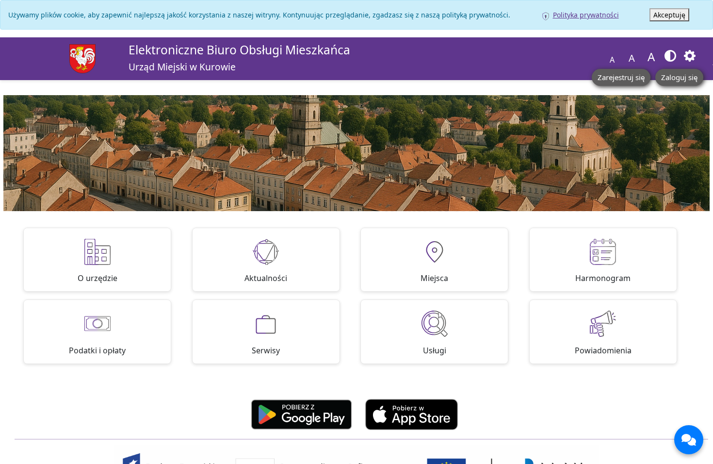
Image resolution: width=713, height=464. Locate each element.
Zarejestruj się (621, 77)
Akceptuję (669, 14)
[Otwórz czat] (688, 439)
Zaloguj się (679, 77)
